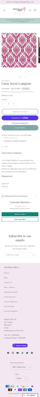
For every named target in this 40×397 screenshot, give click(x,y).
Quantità (4, 99)
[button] (4, 10)
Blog (5, 278)
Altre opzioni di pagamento (20, 123)
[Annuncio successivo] (36, 20)
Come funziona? (10, 297)
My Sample (31, 395)
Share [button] (6, 146)
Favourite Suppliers (11, 311)
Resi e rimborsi (9, 287)
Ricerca (6, 273)
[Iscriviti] (33, 254)
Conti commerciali (10, 301)
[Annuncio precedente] (4, 20)
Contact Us (8, 282)
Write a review (20, 214)
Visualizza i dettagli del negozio (15, 141)
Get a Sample (20, 127)
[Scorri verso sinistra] (15, 77)
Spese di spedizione (16, 91)
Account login (9, 306)
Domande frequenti (11, 292)
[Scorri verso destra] (24, 77)
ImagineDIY (16, 393)
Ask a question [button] (20, 219)
